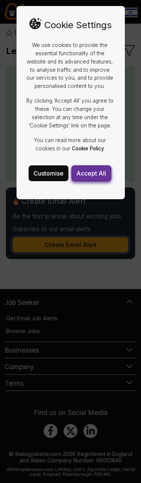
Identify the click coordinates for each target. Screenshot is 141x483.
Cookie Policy (88, 148)
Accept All (91, 173)
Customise (48, 173)
